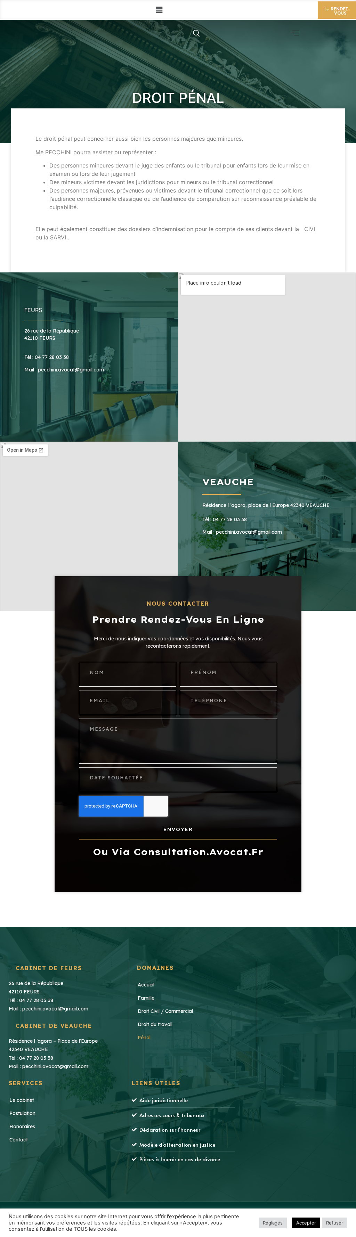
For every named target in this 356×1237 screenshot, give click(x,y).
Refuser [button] (334, 1223)
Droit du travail (155, 1024)
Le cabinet (21, 1100)
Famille (146, 998)
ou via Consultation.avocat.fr (178, 852)
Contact (18, 1140)
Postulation (22, 1113)
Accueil (146, 985)
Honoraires (22, 1126)
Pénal (144, 1037)
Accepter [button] (306, 1223)
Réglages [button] (273, 1223)
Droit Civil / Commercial (165, 1011)
